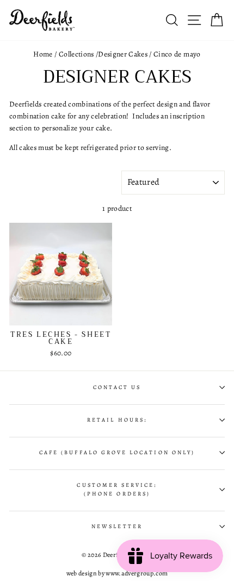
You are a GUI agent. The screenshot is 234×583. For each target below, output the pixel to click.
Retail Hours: (117, 420)
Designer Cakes (122, 54)
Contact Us (117, 387)
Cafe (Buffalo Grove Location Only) (117, 452)
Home (42, 54)
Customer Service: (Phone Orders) (117, 489)
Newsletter (117, 526)
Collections (76, 54)
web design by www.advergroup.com (117, 573)
